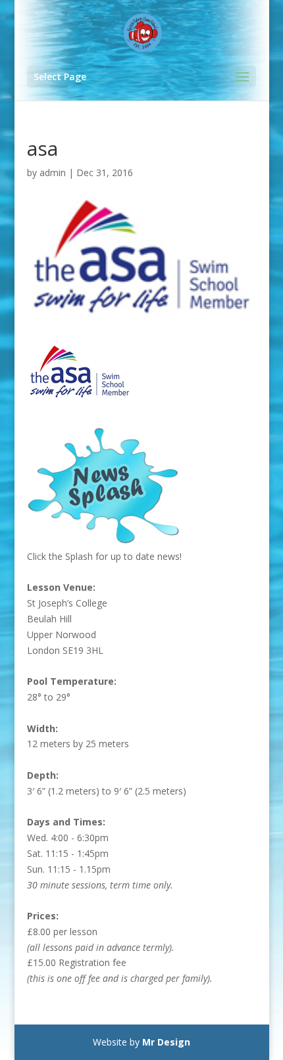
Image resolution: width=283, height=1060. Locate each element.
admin (52, 172)
